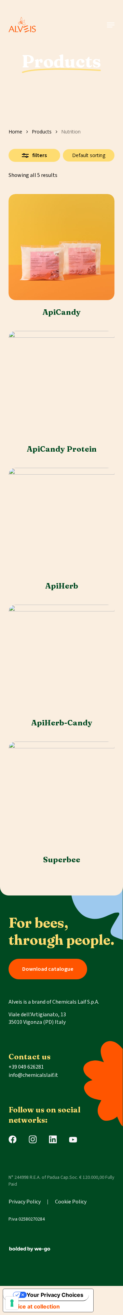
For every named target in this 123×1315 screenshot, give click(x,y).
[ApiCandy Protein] (61, 384)
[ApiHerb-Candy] (61, 658)
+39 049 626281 (26, 1067)
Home (15, 131)
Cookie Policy (70, 1202)
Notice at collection (34, 1306)
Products (42, 131)
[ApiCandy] (61, 247)
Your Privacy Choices (55, 1294)
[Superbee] (61, 795)
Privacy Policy (25, 1202)
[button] (110, 25)
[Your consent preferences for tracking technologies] (11, 1303)
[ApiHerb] (61, 521)
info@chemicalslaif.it (33, 1075)
